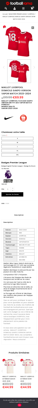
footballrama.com (20, 307)
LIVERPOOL (31, 14)
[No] (36, 403)
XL (17, 151)
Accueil (5, 14)
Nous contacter (19, 339)
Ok (19, 405)
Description (19, 215)
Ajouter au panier (12, 194)
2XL (17, 155)
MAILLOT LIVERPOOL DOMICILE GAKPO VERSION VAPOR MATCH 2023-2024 (17, 332)
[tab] (19, 215)
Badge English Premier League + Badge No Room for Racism (18, 167)
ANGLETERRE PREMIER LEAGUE (18, 14)
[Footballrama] (19, 3)
